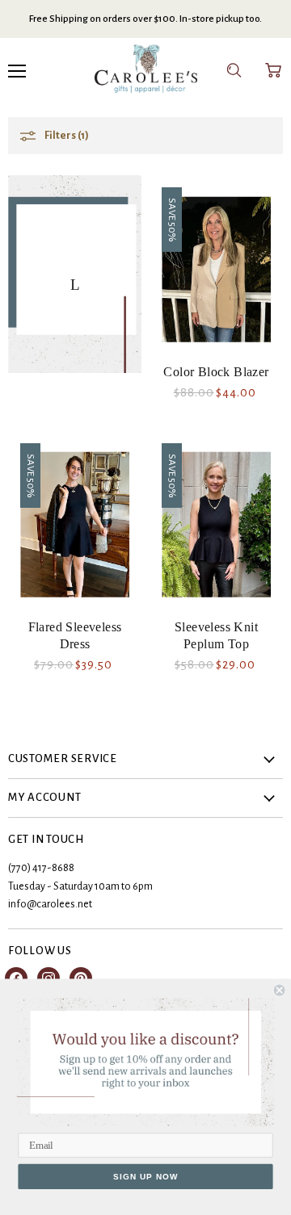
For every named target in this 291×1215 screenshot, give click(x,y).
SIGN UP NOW (145, 1176)
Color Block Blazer (215, 372)
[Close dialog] (279, 990)
